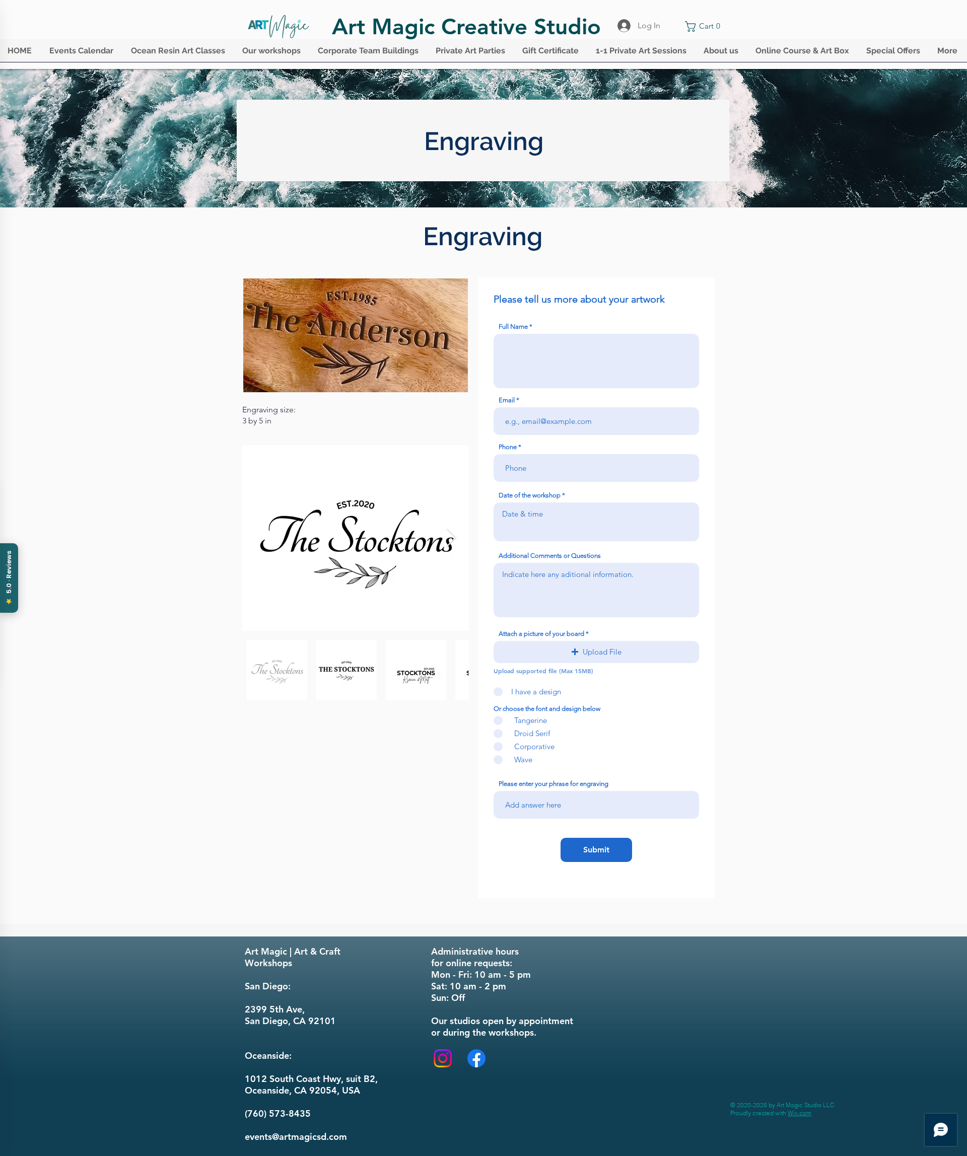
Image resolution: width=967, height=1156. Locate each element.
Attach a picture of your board (541, 633)
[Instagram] (443, 1058)
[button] (82, 53)
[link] (705, 26)
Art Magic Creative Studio (466, 26)
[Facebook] (476, 1058)
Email (507, 400)
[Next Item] (451, 538)
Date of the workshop (530, 495)
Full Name (513, 326)
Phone (508, 447)
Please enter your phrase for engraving (553, 783)
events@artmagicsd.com (296, 1136)
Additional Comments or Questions (550, 555)
